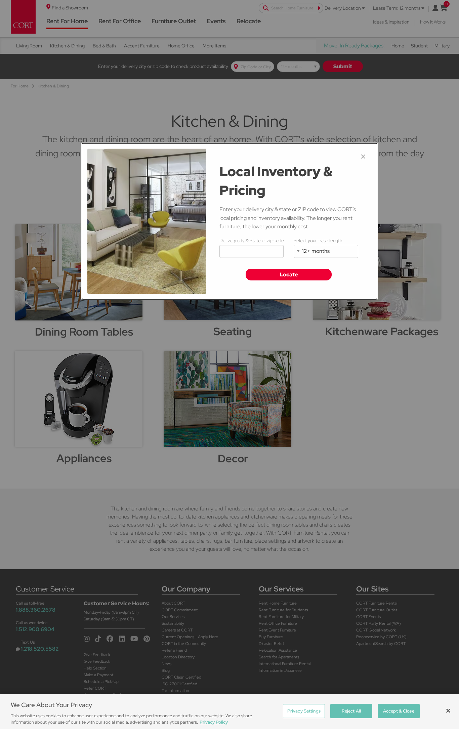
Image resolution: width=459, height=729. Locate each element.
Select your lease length (318, 240)
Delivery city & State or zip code (251, 240)
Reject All (351, 711)
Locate (289, 274)
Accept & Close (398, 711)
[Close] (448, 710)
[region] (229, 711)
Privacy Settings (304, 711)
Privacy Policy (214, 722)
